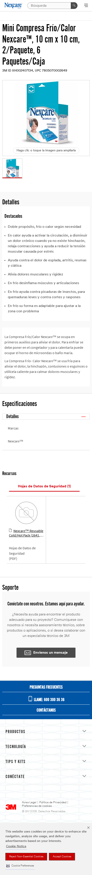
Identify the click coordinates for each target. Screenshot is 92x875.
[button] (20, 866)
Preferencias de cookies (37, 806)
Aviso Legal (29, 802)
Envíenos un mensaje (50, 653)
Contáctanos (46, 710)
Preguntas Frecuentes (46, 687)
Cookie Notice (16, 846)
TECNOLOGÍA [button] (16, 747)
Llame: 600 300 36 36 (49, 700)
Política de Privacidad (52, 802)
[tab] (44, 487)
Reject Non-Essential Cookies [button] (26, 856)
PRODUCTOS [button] (15, 732)
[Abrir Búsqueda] (86, 6)
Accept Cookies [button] (62, 856)
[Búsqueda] (74, 5)
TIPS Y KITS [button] (15, 762)
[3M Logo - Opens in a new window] (13, 5)
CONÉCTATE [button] (15, 777)
